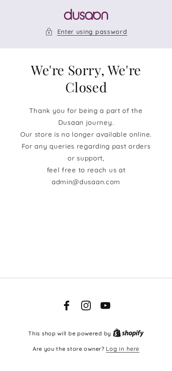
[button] (86, 31)
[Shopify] (128, 333)
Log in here (122, 348)
